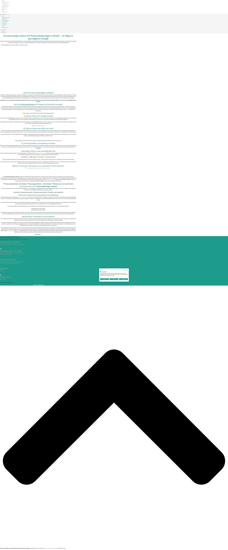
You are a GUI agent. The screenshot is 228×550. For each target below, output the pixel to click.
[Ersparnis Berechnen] (38, 125)
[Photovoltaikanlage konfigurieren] (38, 171)
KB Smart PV (4, 12)
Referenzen (4, 9)
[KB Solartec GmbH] (5, 14)
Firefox (45, 548)
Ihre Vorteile (4, 3)
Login (3, 10)
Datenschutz (41, 284)
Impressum (35, 284)
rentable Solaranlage (40, 153)
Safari (52, 548)
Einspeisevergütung (50, 179)
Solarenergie (10, 230)
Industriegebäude (5, 4)
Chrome (48, 548)
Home (3, 0)
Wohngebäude (5, 6)
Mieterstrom (4, 7)
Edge (56, 548)
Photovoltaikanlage (27, 104)
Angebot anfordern (6, 2)
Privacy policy (125, 269)
